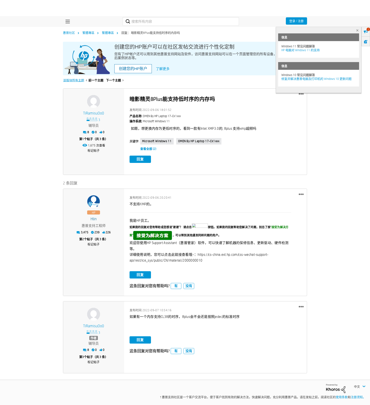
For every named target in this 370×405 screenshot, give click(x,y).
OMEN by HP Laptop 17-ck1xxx (198, 141)
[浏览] (66, 21)
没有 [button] (188, 286)
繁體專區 (88, 33)
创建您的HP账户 (133, 69)
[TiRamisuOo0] (93, 101)
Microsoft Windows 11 (157, 141)
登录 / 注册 (296, 21)
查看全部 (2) (148, 149)
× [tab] (357, 30)
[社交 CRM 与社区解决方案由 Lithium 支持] (335, 388)
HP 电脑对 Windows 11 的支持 (300, 50)
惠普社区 (69, 33)
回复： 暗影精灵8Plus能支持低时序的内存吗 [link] (150, 33)
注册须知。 (358, 397)
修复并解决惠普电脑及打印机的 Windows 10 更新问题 (316, 79)
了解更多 (163, 69)
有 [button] (176, 286)
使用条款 (342, 397)
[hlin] (93, 201)
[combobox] (181, 21)
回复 (140, 159)
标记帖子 (94, 150)
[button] (301, 94)
